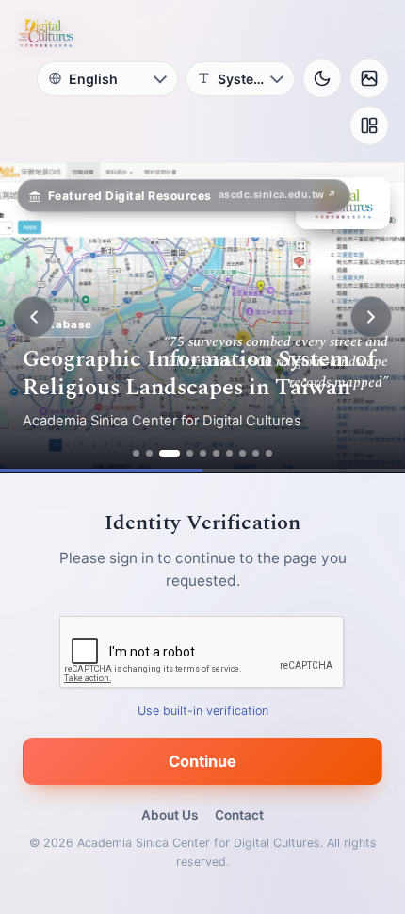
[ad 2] (149, 453)
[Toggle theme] (322, 78)
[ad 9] (255, 453)
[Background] (369, 78)
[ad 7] (229, 453)
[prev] (34, 317)
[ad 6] (216, 453)
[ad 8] (242, 453)
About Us (169, 815)
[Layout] (369, 125)
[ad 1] (136, 453)
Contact (239, 815)
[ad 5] (203, 453)
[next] (371, 317)
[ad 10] (269, 453)
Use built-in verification (203, 711)
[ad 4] (189, 453)
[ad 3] (169, 453)
